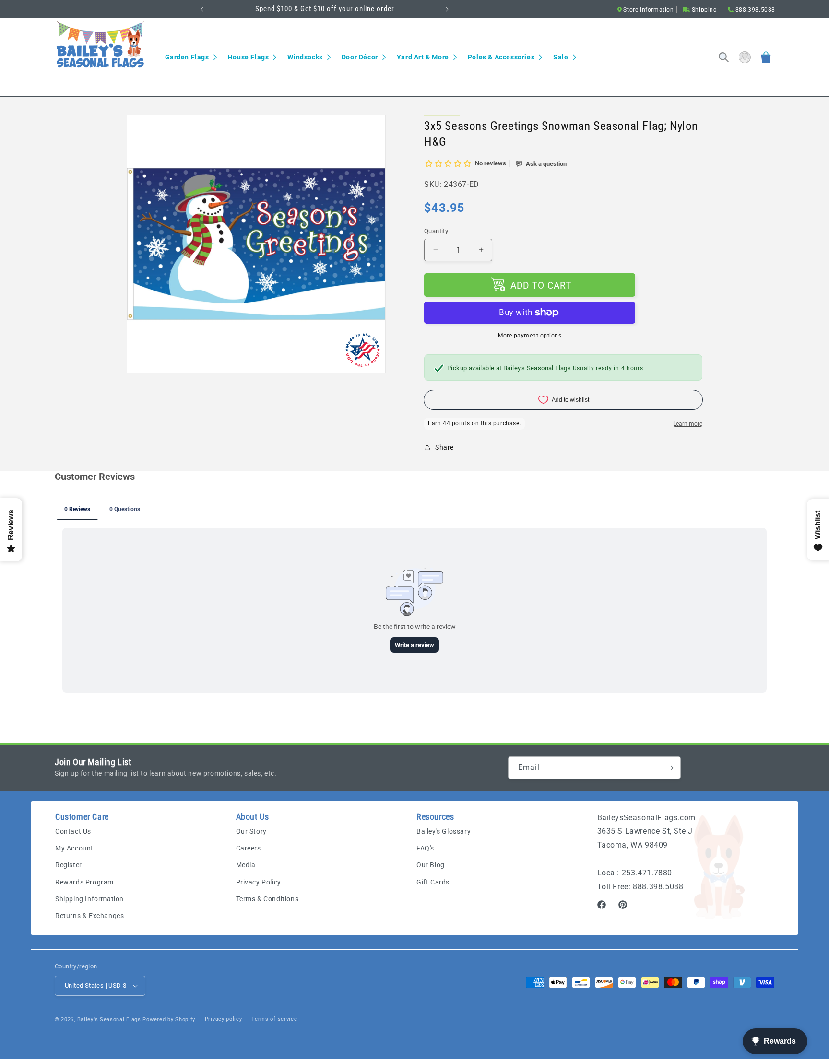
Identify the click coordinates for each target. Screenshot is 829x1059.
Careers (248, 848)
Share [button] (444, 447)
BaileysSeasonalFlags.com (646, 817)
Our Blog (430, 865)
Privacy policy (223, 1019)
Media (246, 865)
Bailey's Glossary (443, 832)
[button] (190, 57)
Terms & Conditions (267, 899)
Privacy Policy (258, 882)
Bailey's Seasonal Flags (109, 1019)
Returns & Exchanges (89, 916)
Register (68, 865)
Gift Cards (433, 882)
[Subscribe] (669, 767)
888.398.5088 (658, 886)
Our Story (251, 832)
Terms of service (274, 1019)
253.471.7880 (647, 872)
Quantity (436, 230)
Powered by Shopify (168, 1019)
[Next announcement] (447, 9)
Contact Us (73, 832)
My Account (74, 848)
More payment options (529, 335)
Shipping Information (89, 899)
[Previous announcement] (202, 9)
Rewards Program (84, 882)
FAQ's (425, 848)
